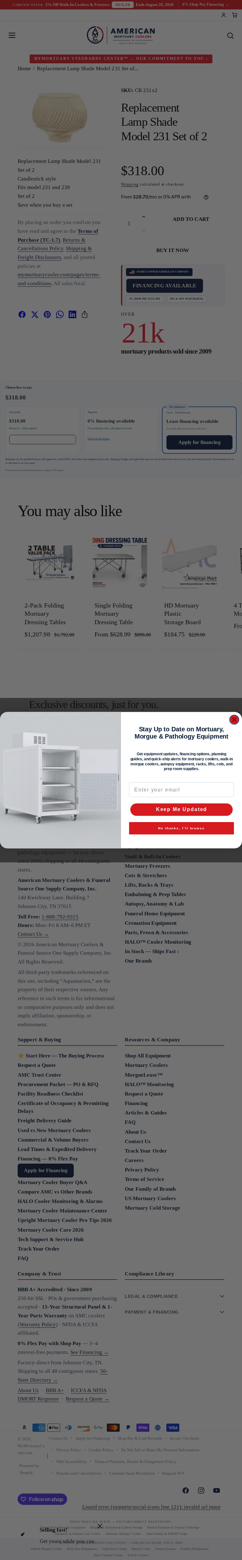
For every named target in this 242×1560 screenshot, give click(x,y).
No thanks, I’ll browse (181, 828)
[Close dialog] (234, 719)
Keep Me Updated (181, 809)
